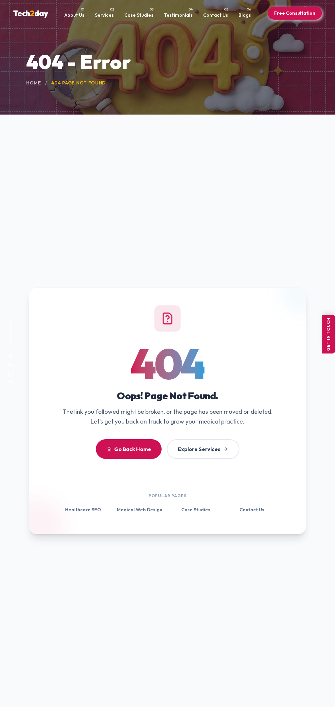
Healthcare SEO (83, 510)
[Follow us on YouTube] (10, 383)
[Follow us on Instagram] (10, 374)
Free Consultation (294, 13)
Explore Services (199, 449)
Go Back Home (132, 449)
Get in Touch (328, 334)
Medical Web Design (139, 510)
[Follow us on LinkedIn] (10, 365)
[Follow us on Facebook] (10, 355)
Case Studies (195, 510)
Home (33, 83)
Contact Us (251, 510)
